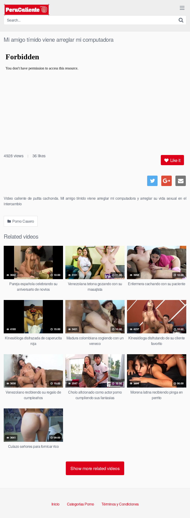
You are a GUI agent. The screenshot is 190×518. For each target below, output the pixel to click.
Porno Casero (23, 221)
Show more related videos (95, 468)
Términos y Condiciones (120, 504)
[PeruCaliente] (27, 10)
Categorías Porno (80, 504)
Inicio (55, 504)
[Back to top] (177, 503)
